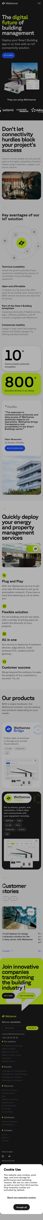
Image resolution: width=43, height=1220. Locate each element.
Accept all (21, 1207)
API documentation (9, 1105)
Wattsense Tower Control (11, 1055)
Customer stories (8, 1093)
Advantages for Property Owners (14, 1071)
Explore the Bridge (21, 759)
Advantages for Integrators (12, 1080)
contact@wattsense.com (13, 1034)
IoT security (6, 1109)
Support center (7, 1102)
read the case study (15, 448)
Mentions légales (7, 1151)
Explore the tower (21, 834)
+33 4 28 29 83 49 (10, 1038)
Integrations (6, 1058)
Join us (4, 1134)
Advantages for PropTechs (12, 1077)
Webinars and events (10, 1099)
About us (5, 1137)
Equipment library (8, 1061)
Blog (3, 1096)
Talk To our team (26, 996)
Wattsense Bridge (8, 1049)
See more (6, 951)
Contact (5, 1140)
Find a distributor (8, 1124)
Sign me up (32, 1028)
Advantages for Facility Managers (14, 1074)
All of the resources (9, 1090)
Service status (7, 1112)
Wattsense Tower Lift (10, 1052)
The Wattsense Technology (12, 1045)
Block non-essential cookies (21, 1197)
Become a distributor (10, 1121)
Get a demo (8, 55)
